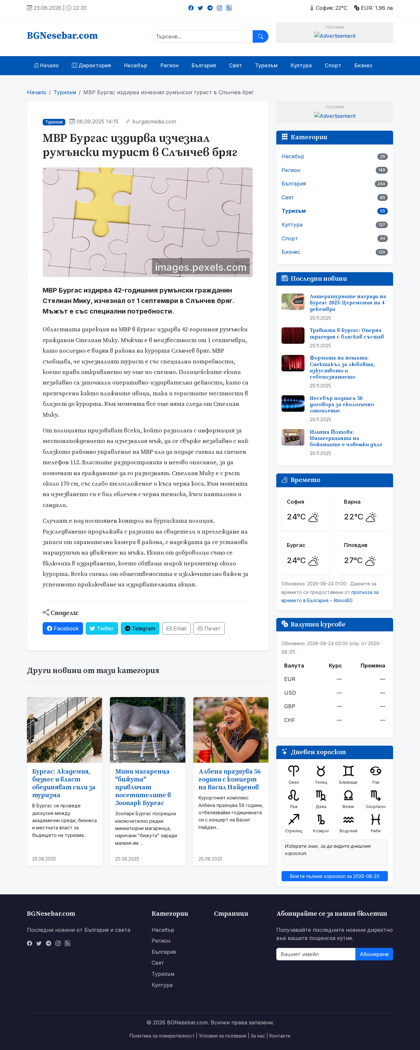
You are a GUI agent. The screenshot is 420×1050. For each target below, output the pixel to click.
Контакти (279, 1036)
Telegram (142, 628)
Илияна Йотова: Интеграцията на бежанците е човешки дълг (346, 438)
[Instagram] (219, 8)
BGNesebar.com (62, 36)
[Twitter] (200, 8)
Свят (235, 65)
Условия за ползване (222, 1036)
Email (179, 628)
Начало (49, 65)
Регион (169, 65)
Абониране (374, 954)
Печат (211, 628)
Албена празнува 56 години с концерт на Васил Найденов (230, 780)
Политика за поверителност (162, 1036)
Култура (301, 65)
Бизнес (363, 65)
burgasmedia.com (154, 121)
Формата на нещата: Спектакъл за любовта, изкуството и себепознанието (342, 367)
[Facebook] (191, 8)
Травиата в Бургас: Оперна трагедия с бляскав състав (347, 333)
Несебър (135, 65)
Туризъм (266, 65)
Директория (94, 65)
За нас (258, 1036)
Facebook (65, 628)
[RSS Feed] (229, 8)
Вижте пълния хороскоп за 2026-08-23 (334, 876)
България (204, 65)
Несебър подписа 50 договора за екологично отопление (342, 404)
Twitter (104, 628)
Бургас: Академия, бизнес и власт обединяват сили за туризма (63, 783)
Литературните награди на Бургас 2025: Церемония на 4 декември (348, 302)
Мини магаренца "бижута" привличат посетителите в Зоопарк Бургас (143, 787)
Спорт (333, 65)
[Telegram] (210, 8)
